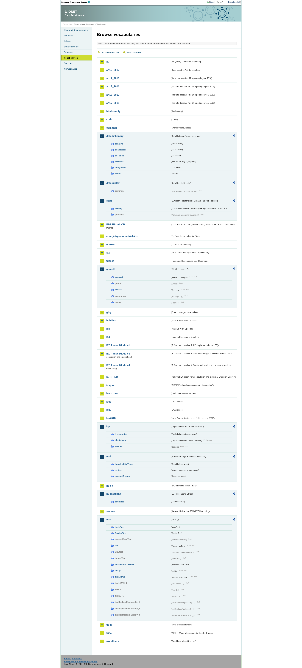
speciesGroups (122, 476)
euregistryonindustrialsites (122, 236)
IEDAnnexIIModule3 (118, 353)
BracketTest (120, 533)
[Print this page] (218, 2)
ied (108, 337)
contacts (119, 144)
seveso (110, 511)
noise (109, 485)
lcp (108, 426)
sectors (118, 446)
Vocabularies (71, 58)
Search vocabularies (110, 53)
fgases (110, 261)
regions (118, 470)
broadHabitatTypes (124, 464)
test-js (118, 570)
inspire (110, 385)
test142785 (120, 577)
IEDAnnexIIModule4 (118, 365)
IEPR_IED (112, 377)
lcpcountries (121, 434)
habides (111, 320)
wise (109, 633)
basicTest (119, 527)
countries (119, 502)
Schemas (68, 52)
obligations (120, 167)
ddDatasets (120, 150)
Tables (67, 41)
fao (108, 252)
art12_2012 (112, 70)
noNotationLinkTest (124, 564)
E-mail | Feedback (73, 658)
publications (113, 494)
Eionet (76, 24)
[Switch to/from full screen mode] (222, 2)
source (118, 290)
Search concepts (134, 53)
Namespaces (70, 69)
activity (118, 208)
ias (108, 328)
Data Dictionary (87, 24)
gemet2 (110, 269)
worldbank (112, 641)
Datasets (68, 35)
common (111, 127)
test (108, 519)
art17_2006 (112, 86)
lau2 (108, 410)
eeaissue (119, 162)
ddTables (119, 156)
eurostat (111, 244)
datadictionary (114, 136)
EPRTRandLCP (115, 224)
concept (119, 277)
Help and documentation (76, 30)
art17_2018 (112, 103)
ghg (108, 312)
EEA (77, 2)
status (118, 173)
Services (68, 63)
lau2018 (111, 418)
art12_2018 (112, 78)
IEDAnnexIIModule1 (118, 345)
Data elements (71, 46)
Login (212, 2)
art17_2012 (112, 94)
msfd (109, 456)
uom (109, 624)
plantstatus (120, 440)
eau (116, 545)
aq (107, 61)
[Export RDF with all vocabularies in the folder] (234, 136)
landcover (112, 393)
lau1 (108, 401)
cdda (109, 119)
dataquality (113, 183)
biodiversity (113, 111)
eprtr (109, 200)
